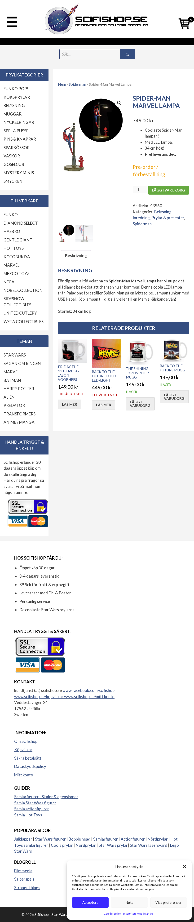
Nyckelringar (19, 122)
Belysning (163, 211)
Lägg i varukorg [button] (140, 404)
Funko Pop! (16, 88)
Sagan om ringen (22, 363)
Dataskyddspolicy (30, 766)
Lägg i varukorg (168, 190)
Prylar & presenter (167, 217)
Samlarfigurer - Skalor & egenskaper (46, 796)
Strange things (27, 887)
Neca (9, 281)
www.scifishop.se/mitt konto (89, 696)
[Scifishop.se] (97, 19)
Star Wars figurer (50, 839)
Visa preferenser (168, 902)
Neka (129, 902)
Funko (11, 214)
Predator (14, 405)
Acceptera (90, 902)
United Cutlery (20, 313)
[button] (184, 866)
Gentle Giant (18, 239)
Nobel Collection (23, 290)
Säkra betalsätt (27, 758)
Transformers (19, 413)
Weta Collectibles (24, 321)
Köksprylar (17, 97)
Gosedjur (14, 164)
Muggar (13, 113)
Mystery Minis (19, 172)
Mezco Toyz (17, 273)
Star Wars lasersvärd (148, 845)
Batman (12, 380)
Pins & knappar (20, 139)
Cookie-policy (112, 913)
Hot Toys (14, 248)
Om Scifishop (25, 741)
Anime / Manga (19, 422)
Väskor (12, 155)
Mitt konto (23, 774)
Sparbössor (17, 147)
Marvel (11, 265)
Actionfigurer (133, 839)
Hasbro (12, 231)
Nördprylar (158, 839)
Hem (62, 84)
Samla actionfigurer (31, 808)
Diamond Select (21, 223)
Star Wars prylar (113, 845)
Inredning (141, 217)
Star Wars (15, 354)
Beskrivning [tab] (76, 255)
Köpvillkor (23, 749)
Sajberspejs (24, 879)
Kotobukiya (17, 256)
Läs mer (69, 404)
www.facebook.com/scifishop (88, 690)
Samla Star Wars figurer (35, 802)
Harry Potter (19, 388)
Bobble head (79, 839)
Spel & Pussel (17, 130)
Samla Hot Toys (28, 814)
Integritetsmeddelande (138, 913)
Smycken (13, 181)
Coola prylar (62, 845)
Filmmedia (23, 870)
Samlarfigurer (105, 839)
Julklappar (23, 839)
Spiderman (77, 84)
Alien (9, 397)
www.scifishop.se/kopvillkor (39, 696)
